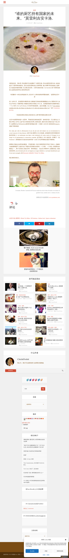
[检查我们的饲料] (41, 379)
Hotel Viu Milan (25, 218)
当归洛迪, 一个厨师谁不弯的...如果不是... (25, 287)
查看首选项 (60, 551)
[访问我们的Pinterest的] (33, 379)
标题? (25, 455)
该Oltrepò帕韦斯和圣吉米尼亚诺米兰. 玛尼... (55, 308)
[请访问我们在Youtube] (35, 379)
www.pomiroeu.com (54, 197)
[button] (65, 540)
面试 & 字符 (53, 295)
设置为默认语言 (26, 422)
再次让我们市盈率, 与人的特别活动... (25, 308)
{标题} (44, 554)
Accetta (32, 551)
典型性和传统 (22, 295)
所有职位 (10, 370)
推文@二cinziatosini (29, 508)
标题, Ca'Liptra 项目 (29, 459)
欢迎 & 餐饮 (50, 327)
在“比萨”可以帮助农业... (23, 297)
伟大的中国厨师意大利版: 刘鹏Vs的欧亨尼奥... (54, 319)
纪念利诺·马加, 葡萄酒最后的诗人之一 (34, 472)
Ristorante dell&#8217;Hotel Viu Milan (33, 153)
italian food (42, 218)
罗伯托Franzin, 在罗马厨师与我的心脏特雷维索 (25, 341)
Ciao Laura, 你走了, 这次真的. (31, 468)
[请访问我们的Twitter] (27, 379)
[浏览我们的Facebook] (30, 379)
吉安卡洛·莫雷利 (15, 218)
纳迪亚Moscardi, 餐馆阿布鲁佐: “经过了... (55, 297)
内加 (46, 551)
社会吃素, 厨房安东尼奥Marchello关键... (25, 319)
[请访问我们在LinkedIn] (38, 379)
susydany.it (23, 554)
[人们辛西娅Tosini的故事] (34, 1)
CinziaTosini (39, 23)
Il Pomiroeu (34, 218)
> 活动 (19, 305)
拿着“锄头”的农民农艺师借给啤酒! (32, 451)
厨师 (34, 10)
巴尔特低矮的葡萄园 (29, 476)
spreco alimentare (51, 218)
